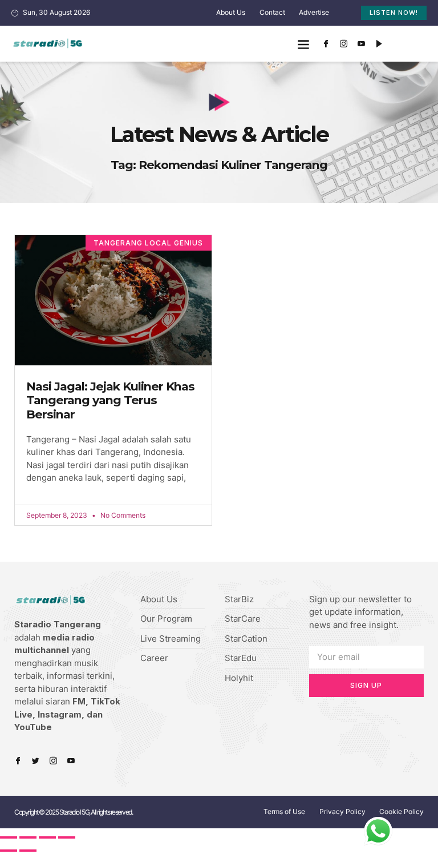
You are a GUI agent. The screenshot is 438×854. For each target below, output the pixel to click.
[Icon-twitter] (35, 760)
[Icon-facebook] (326, 44)
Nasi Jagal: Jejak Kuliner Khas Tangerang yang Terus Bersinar (110, 400)
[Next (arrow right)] (27, 850)
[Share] (27, 837)
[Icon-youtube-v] (361, 44)
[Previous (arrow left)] (8, 850)
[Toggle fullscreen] (47, 837)
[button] (303, 43)
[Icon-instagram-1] (343, 44)
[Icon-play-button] (379, 44)
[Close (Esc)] (8, 837)
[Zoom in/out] (66, 837)
